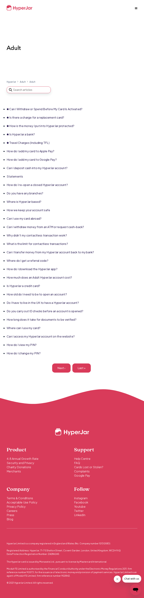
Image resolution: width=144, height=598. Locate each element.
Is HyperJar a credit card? (23, 286)
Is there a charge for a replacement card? (36, 117)
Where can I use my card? (23, 328)
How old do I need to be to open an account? (37, 294)
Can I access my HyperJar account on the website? (41, 336)
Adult (23, 82)
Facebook (81, 502)
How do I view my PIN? (22, 345)
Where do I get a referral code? (27, 260)
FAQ (77, 463)
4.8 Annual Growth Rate (23, 458)
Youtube (80, 506)
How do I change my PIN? (24, 353)
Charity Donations (19, 467)
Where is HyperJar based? (24, 201)
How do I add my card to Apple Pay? (30, 151)
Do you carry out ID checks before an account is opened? (45, 311)
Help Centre (82, 458)
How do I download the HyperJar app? (32, 269)
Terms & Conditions (20, 498)
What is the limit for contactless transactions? (37, 244)
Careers (12, 511)
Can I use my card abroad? (24, 218)
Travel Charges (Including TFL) (29, 143)
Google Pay (82, 475)
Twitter (79, 511)
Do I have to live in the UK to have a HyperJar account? (43, 303)
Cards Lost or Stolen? (88, 467)
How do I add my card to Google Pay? (32, 159)
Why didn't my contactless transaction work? (37, 235)
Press (10, 515)
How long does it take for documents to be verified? (41, 319)
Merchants (14, 471)
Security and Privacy (20, 463)
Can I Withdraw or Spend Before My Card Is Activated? (45, 109)
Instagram (81, 498)
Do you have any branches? (25, 193)
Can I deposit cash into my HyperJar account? (37, 168)
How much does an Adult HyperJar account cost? (39, 277)
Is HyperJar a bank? (22, 134)
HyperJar (11, 82)
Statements (15, 176)
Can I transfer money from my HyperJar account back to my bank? (50, 252)
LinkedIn (79, 515)
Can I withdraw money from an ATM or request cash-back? (45, 227)
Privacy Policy (16, 506)
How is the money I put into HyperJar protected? (41, 126)
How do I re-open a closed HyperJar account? (37, 185)
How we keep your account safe (28, 210)
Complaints (82, 471)
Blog (10, 519)
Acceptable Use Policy (22, 502)
